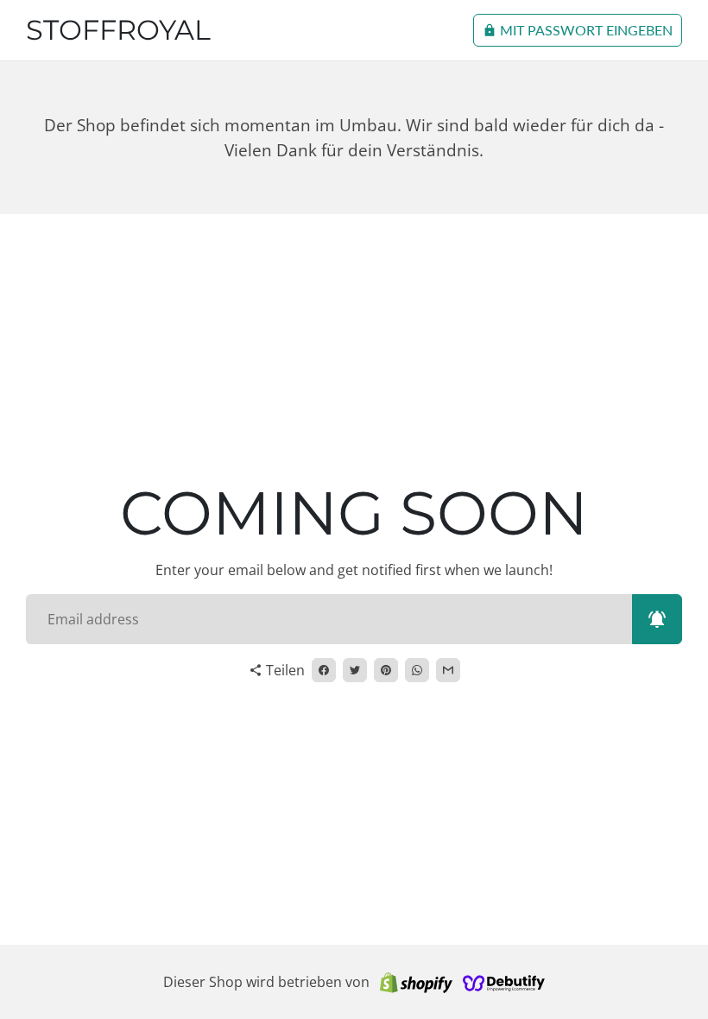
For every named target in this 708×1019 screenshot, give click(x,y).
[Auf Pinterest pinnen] (386, 670)
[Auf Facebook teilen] (324, 670)
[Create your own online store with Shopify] (416, 982)
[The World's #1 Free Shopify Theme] (504, 982)
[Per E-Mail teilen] (448, 670)
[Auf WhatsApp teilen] (417, 670)
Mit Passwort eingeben (578, 30)
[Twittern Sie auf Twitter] (355, 670)
